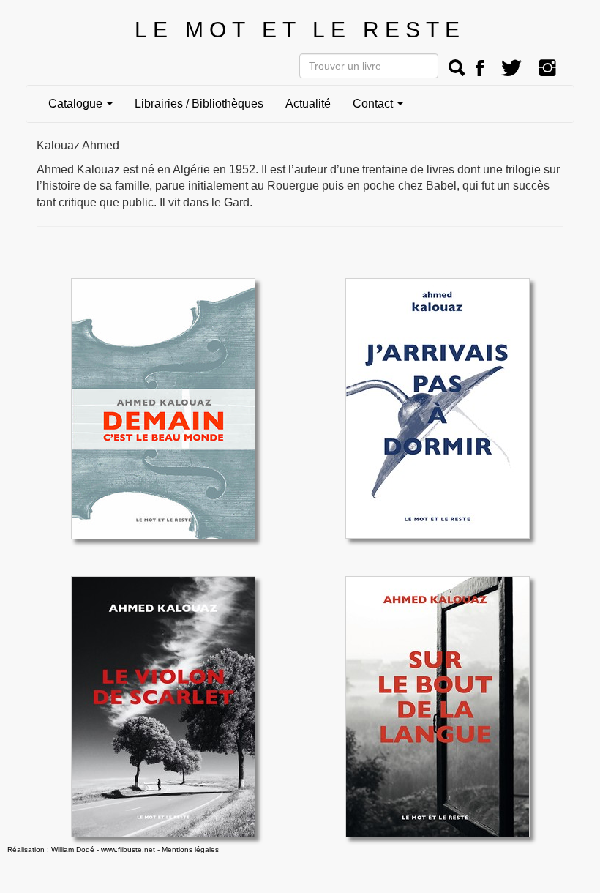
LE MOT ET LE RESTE (300, 30)
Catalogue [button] (76, 103)
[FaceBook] (480, 68)
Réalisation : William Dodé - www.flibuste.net (81, 849)
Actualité (308, 103)
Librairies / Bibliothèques (199, 103)
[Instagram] (547, 68)
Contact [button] (374, 103)
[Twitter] (511, 68)
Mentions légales (190, 849)
